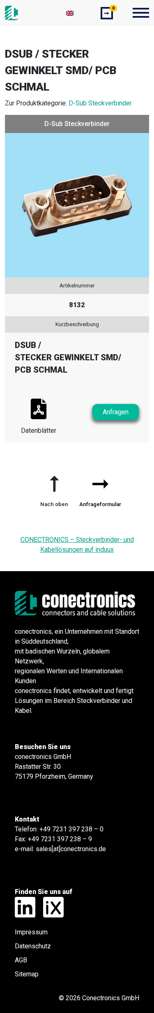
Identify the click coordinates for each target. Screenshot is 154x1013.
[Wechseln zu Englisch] (70, 13)
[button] (54, 488)
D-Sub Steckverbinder (100, 103)
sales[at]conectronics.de (71, 849)
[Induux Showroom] (50, 906)
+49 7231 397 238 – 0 (71, 829)
